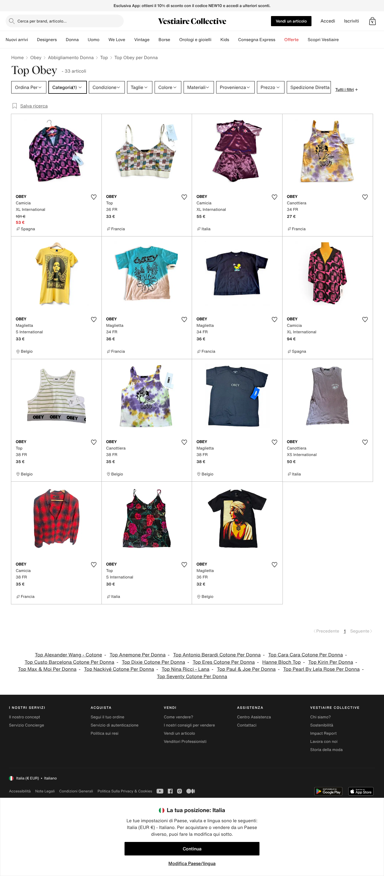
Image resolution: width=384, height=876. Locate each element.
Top (104, 57)
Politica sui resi (104, 733)
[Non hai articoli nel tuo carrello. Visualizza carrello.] (372, 21)
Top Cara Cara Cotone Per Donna (305, 654)
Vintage (141, 40)
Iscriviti (351, 21)
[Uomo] (104, 39)
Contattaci (246, 725)
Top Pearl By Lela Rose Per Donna (321, 669)
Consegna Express (256, 40)
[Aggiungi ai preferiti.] (94, 197)
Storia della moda (326, 750)
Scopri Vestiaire (323, 40)
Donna (72, 40)
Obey (35, 57)
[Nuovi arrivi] (32, 39)
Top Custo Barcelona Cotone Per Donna (69, 662)
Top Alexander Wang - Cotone (68, 654)
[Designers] (61, 39)
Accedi (327, 21)
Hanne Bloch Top (281, 662)
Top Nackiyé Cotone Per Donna (119, 669)
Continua (192, 848)
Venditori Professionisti (185, 742)
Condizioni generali (76, 791)
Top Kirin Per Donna (330, 662)
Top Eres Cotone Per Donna (224, 662)
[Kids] (233, 39)
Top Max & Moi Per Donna (47, 669)
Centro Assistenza (254, 717)
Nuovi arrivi (17, 40)
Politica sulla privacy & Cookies (125, 791)
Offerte (291, 40)
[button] (372, 21)
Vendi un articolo (291, 21)
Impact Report (323, 733)
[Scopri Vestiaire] (343, 39)
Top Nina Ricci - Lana (185, 669)
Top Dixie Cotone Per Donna (153, 662)
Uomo (94, 40)
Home (17, 57)
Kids (224, 40)
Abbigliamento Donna (71, 57)
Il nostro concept (24, 717)
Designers (47, 40)
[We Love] (129, 39)
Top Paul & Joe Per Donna (246, 669)
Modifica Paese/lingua (192, 863)
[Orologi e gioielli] (216, 39)
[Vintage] (154, 39)
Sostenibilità (321, 725)
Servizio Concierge (26, 725)
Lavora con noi (324, 742)
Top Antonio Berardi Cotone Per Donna (217, 654)
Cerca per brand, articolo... (42, 21)
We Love (117, 40)
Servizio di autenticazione (114, 725)
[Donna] (83, 39)
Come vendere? (178, 717)
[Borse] (174, 39)
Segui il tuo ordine (107, 717)
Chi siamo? (320, 717)
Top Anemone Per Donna (138, 654)
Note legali (45, 791)
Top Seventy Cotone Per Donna (192, 676)
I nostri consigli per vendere (189, 725)
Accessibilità (20, 791)
